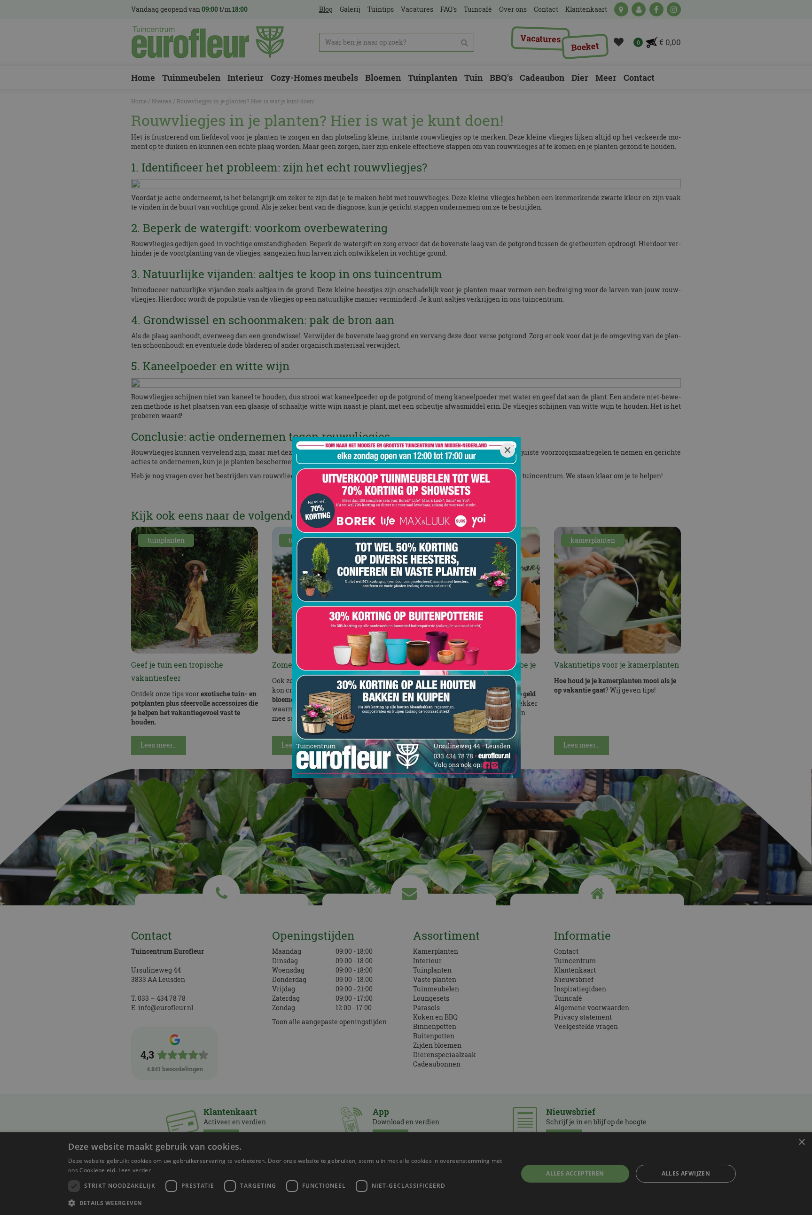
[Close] (507, 450)
